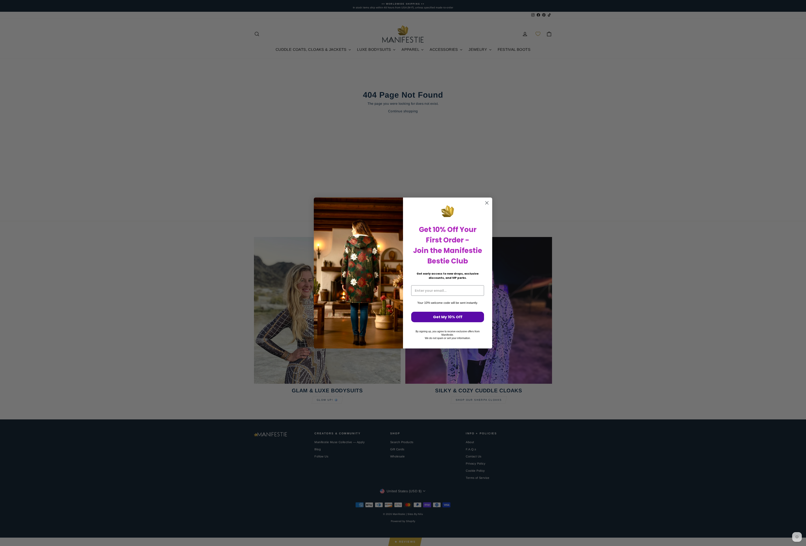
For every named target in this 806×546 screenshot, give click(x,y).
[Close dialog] (487, 203)
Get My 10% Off (447, 316)
